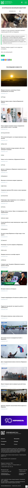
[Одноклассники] (5, 60)
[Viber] (9, 60)
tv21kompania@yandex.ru (5, 474)
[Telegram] (7, 60)
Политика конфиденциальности (6, 485)
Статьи (15, 444)
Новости (3, 438)
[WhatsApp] (11, 60)
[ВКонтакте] (3, 60)
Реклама (3, 444)
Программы (16, 438)
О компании (3, 441)
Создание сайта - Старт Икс (16, 485)
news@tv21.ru (21, 474)
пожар (3, 55)
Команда (16, 441)
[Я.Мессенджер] (2, 60)
